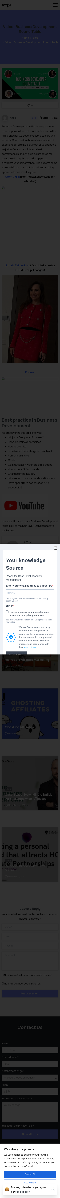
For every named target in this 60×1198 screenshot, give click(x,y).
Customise (30, 1182)
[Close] (53, 1189)
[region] (30, 1171)
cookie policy (22, 1191)
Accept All (30, 1174)
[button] (55, 548)
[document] (30, 599)
